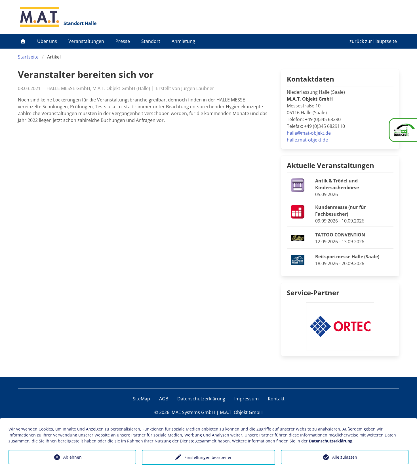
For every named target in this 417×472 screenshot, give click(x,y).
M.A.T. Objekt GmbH (241, 412)
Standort (150, 41)
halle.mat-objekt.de (307, 140)
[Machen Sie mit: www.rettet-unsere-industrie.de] (403, 130)
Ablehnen (72, 457)
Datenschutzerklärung (201, 399)
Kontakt (276, 399)
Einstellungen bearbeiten (208, 457)
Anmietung (183, 41)
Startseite (28, 57)
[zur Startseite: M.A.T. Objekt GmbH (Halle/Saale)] (39, 17)
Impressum (246, 399)
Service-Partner (313, 292)
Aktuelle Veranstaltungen (330, 165)
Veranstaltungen (86, 41)
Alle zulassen (344, 457)
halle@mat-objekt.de (309, 133)
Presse (122, 41)
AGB (163, 399)
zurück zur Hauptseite (373, 41)
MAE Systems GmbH (193, 412)
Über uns (47, 41)
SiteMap (141, 399)
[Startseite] (23, 41)
